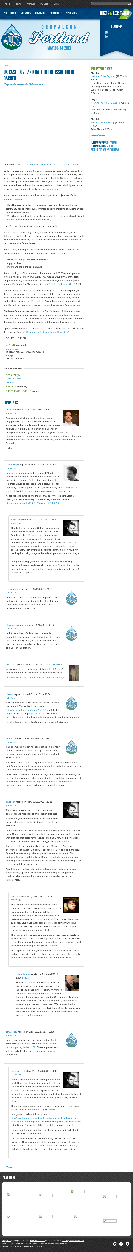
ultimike (10, 409)
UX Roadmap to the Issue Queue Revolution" (45, 332)
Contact (31, 4)
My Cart (44, 4)
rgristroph (11, 589)
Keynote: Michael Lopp (103, 122)
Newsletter (127, 1244)
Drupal (5, 1246)
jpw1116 (10, 664)
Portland (40, 13)
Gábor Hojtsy (12, 464)
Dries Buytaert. (36, 1246)
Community (56, 13)
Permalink (11, 413)
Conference (10, 13)
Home (6, 65)
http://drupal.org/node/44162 (20, 1047)
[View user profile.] (71, 425)
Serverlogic (33, 1243)
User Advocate (13, 378)
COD (11, 1243)
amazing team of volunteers (73, 1241)
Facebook (121, 1244)
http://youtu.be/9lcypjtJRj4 (58, 284)
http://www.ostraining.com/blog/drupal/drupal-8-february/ (35, 677)
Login (56, 4)
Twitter (115, 1244)
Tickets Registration (114, 13)
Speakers (26, 13)
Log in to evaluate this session (23, 84)
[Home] (11, 35)
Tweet (9, 1167)
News (18, 4)
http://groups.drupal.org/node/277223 (26, 710)
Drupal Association (37, 1241)
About (7, 4)
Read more (98, 135)
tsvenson (10, 382)
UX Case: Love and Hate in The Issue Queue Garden (51, 164)
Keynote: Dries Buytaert (103, 76)
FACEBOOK (109, 146)
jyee (13, 896)
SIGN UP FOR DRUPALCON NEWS (105, 150)
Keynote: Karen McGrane (104, 102)
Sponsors (71, 13)
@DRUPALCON (110, 142)
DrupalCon (6, 1241)
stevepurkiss (12, 625)
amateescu (11, 1031)
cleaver (9, 694)
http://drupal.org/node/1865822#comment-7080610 (32, 503)
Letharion (11, 738)
